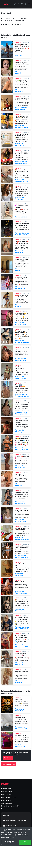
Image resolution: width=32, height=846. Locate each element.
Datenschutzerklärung (7, 837)
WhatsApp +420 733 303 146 (16, 820)
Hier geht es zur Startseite (11, 24)
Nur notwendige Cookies (10, 842)
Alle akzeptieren (24, 842)
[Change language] (15, 4)
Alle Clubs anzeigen (9, 764)
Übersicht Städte (6, 803)
